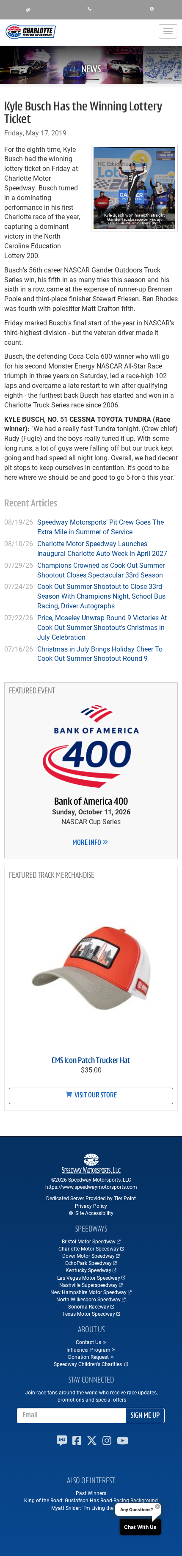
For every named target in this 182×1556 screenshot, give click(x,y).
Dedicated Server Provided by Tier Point (91, 1198)
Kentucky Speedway (88, 1270)
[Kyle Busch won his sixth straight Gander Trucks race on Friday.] (134, 188)
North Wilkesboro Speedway (88, 1299)
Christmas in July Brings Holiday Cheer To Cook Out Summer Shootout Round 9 (100, 653)
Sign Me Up (145, 1416)
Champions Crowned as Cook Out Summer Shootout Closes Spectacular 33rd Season (101, 570)
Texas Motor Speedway (88, 1313)
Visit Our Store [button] (95, 1096)
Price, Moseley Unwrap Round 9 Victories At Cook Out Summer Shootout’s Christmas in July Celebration (102, 627)
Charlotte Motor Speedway (88, 1248)
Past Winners (91, 1493)
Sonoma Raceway (88, 1306)
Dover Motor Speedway (88, 1255)
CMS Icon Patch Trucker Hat (91, 1061)
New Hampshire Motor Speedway (88, 1292)
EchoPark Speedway (88, 1262)
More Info (87, 843)
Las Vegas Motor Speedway (88, 1277)
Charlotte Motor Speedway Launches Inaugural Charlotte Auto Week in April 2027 (102, 548)
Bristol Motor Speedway (89, 1241)
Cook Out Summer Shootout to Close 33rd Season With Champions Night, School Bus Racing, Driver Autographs (101, 596)
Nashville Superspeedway (88, 1284)
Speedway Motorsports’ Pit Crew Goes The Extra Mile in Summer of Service (100, 526)
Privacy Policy (91, 1205)
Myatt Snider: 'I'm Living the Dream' (91, 1507)
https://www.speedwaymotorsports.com (91, 1186)
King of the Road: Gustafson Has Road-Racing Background (91, 1500)
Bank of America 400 (91, 802)
